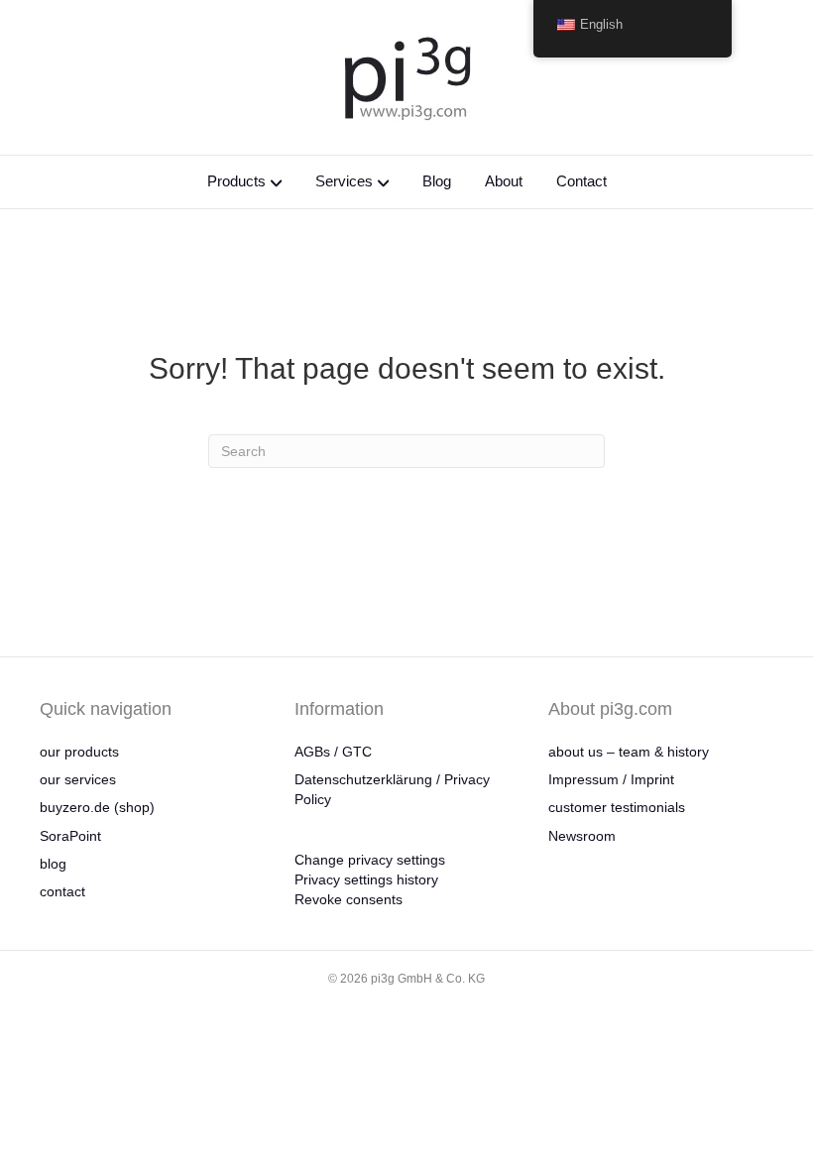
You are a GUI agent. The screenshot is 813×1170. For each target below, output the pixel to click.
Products (236, 181)
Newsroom (582, 836)
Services (344, 181)
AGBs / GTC (333, 752)
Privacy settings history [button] (366, 879)
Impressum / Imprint (611, 779)
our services (78, 779)
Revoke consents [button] (348, 899)
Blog (436, 181)
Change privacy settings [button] (369, 860)
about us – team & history (628, 752)
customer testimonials (616, 807)
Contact (581, 181)
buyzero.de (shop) (97, 807)
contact (62, 891)
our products (79, 752)
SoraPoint (70, 836)
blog (53, 864)
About (504, 181)
